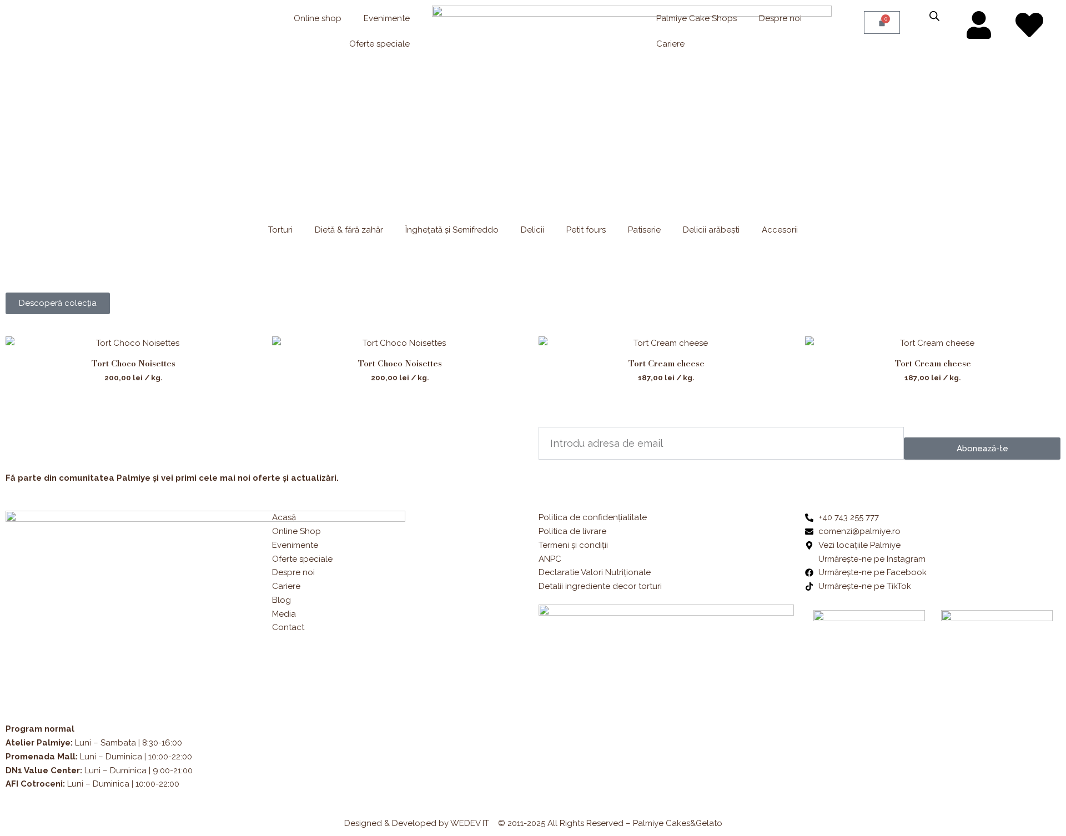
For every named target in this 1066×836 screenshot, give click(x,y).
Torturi (280, 230)
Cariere (670, 44)
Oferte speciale (379, 44)
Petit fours (586, 230)
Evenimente (387, 18)
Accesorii (780, 230)
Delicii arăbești (711, 230)
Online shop (317, 18)
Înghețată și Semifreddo (452, 230)
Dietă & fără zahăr (349, 230)
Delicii (532, 230)
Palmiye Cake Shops (696, 18)
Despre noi (780, 18)
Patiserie (644, 230)
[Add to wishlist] (244, 353)
